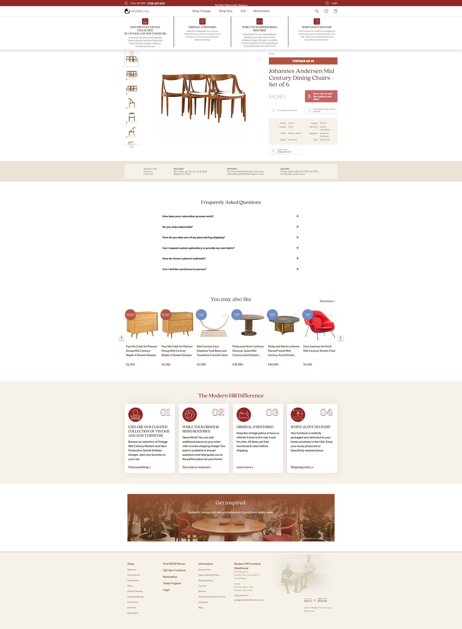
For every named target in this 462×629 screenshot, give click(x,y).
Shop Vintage (201, 11)
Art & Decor (132, 602)
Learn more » (245, 467)
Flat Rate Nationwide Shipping (231, 3)
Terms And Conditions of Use (212, 596)
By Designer (132, 612)
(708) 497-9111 (241, 595)
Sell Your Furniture (174, 570)
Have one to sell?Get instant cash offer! (323, 96)
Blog (201, 607)
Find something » (139, 467)
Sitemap (202, 591)
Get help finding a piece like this (324, 110)
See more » (327, 301)
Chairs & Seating (135, 591)
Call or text (148, 3)
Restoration (262, 11)
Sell (243, 11)
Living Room (133, 580)
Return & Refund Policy (209, 575)
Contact (202, 585)
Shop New (226, 11)
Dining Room (133, 575)
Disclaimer (203, 602)
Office (130, 585)
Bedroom (131, 569)
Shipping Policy (206, 580)
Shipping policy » (302, 467)
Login (334, 3)
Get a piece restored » (196, 467)
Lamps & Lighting (135, 596)
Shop (271, 53)
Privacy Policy (205, 569)
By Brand (131, 607)
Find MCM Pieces (174, 563)
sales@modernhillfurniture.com (249, 599)
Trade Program (172, 583)
